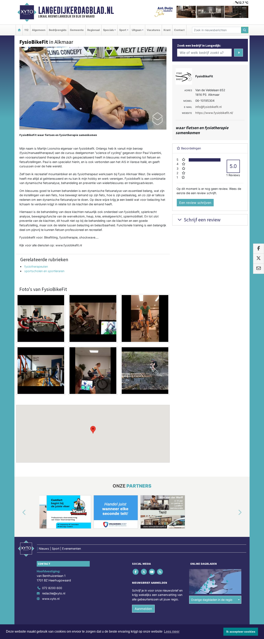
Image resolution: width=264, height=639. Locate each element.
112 (26, 30)
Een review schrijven (195, 203)
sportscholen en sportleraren (44, 271)
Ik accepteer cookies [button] (240, 631)
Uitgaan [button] (136, 30)
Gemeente (77, 30)
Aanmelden (143, 609)
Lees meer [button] (171, 631)
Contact (179, 30)
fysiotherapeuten (36, 266)
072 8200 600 (52, 588)
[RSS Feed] (160, 572)
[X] (144, 572)
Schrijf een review (201, 219)
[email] (258, 269)
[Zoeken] (245, 30)
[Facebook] (136, 572)
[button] (93, 430)
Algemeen (38, 30)
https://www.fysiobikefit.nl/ (214, 113)
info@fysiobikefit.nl (208, 107)
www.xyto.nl (50, 598)
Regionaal (93, 30)
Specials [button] (108, 30)
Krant (167, 30)
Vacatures (153, 30)
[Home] (19, 30)
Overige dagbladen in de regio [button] (211, 599)
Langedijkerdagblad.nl (76, 10)
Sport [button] (122, 30)
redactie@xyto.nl (53, 593)
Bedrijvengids (57, 30)
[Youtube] (152, 572)
